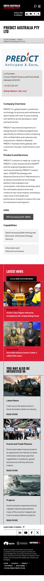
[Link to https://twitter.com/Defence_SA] (37, 533)
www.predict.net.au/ (15, 91)
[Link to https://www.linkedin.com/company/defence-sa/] (20, 533)
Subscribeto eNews (18, 14)
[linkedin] (27, 14)
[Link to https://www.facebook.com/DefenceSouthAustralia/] (31, 533)
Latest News (14, 271)
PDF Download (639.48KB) (18, 217)
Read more (12, 414)
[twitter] (38, 14)
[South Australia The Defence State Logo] (12, 5)
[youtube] (31, 14)
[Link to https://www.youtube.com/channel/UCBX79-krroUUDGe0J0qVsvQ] (26, 533)
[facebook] (34, 14)
